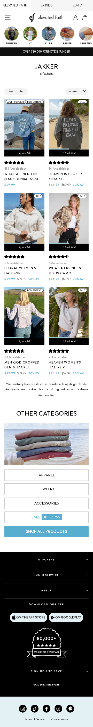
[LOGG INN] (75, 18)
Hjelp (46, 590)
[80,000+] (46, 657)
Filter (20, 91)
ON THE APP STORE (30, 617)
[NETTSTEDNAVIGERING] (7, 17)
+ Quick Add (24, 153)
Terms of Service (34, 719)
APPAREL (47, 475)
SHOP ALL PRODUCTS (46, 531)
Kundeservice (46, 575)
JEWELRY (46, 489)
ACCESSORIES (46, 503)
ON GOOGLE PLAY (68, 617)
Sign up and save (47, 671)
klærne (84, 389)
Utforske (46, 559)
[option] (46, 51)
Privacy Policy (59, 719)
